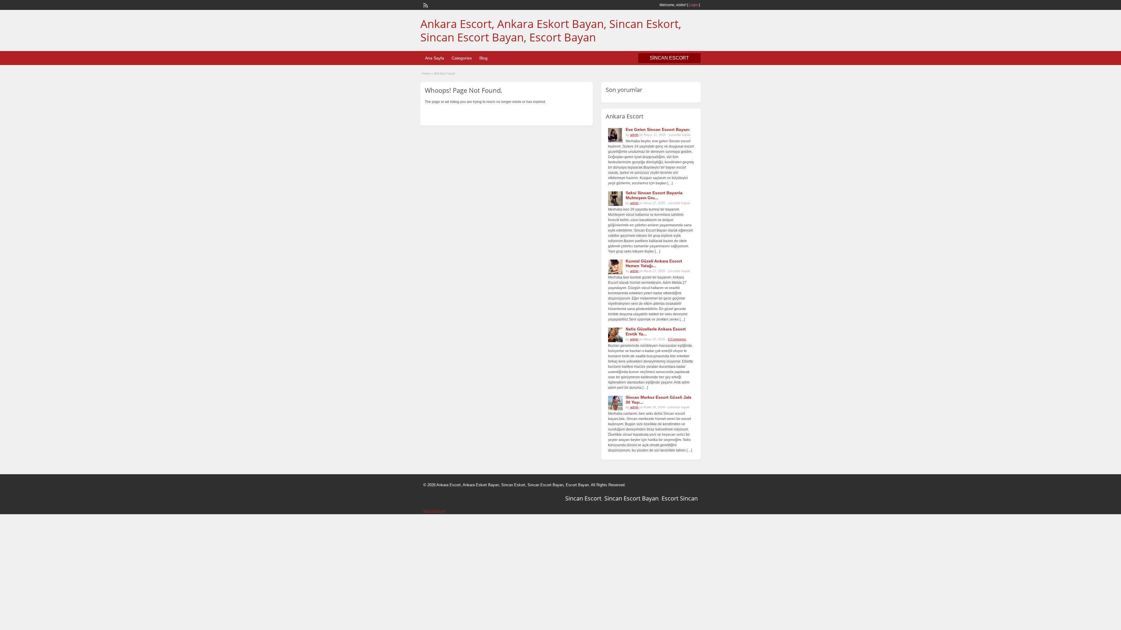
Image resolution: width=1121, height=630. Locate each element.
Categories (462, 58)
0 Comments (677, 339)
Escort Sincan (680, 498)
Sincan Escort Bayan (631, 498)
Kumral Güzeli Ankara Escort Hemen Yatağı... (654, 263)
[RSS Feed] (425, 4)
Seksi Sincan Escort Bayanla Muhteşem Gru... (654, 195)
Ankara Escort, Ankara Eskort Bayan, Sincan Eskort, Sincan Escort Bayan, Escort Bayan (550, 30)
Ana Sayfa (434, 58)
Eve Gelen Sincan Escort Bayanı (658, 129)
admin (634, 134)
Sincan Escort (583, 498)
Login (693, 5)
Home (426, 73)
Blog (483, 58)
